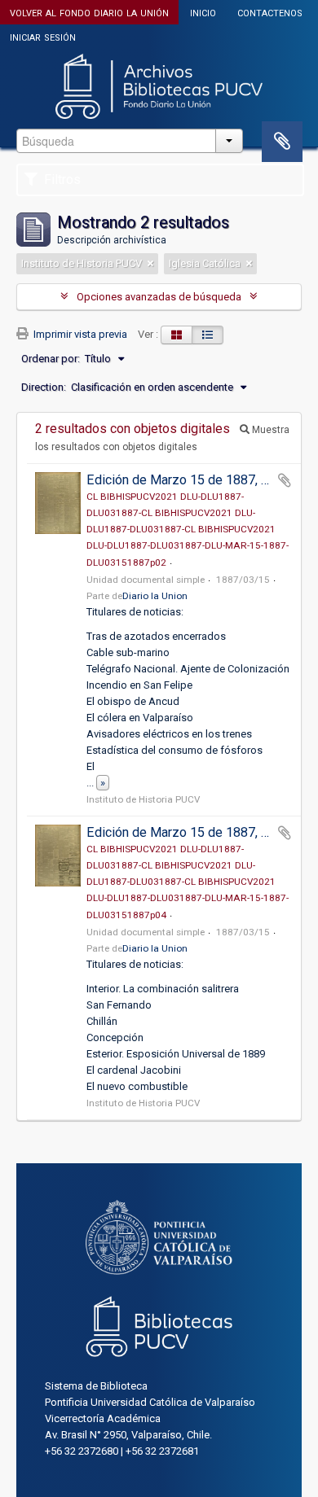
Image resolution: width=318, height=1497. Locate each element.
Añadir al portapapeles (284, 480)
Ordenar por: (50, 358)
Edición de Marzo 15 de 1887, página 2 (197, 480)
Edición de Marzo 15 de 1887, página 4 (197, 832)
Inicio (203, 12)
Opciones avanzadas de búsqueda (159, 297)
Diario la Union (155, 596)
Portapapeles (282, 141)
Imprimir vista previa (79, 334)
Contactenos (270, 12)
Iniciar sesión (43, 36)
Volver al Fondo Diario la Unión (89, 12)
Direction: (43, 387)
